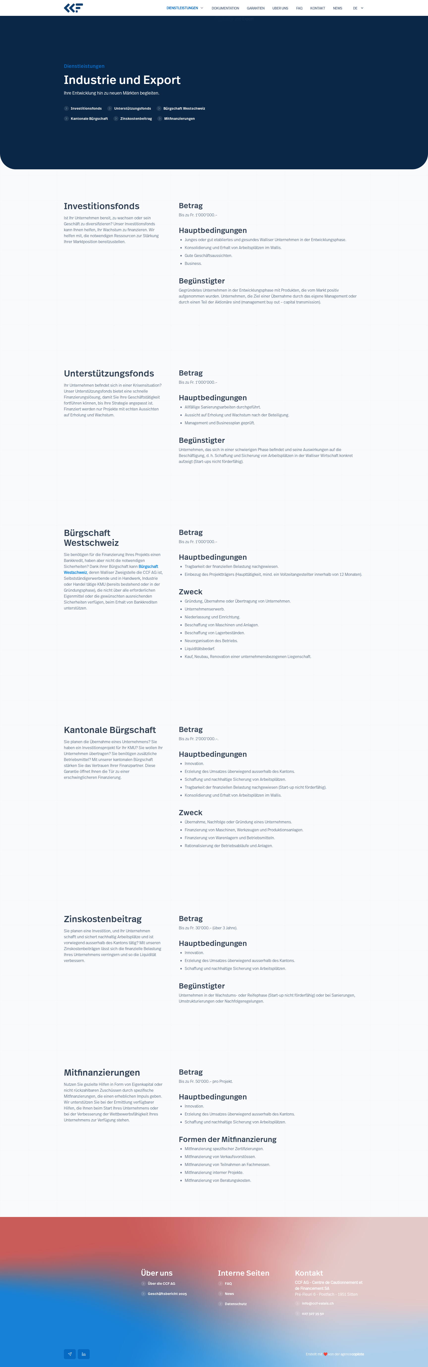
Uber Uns (280, 8)
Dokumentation (225, 8)
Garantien (256, 8)
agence (352, 1354)
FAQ (299, 8)
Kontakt (317, 8)
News (337, 8)
